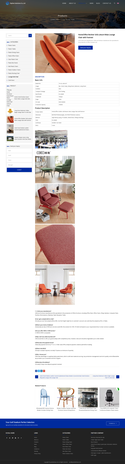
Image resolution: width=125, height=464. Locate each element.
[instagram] (18, 438)
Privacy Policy (37, 453)
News (91, 3)
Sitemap (36, 451)
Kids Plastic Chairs (13, 66)
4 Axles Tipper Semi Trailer (97, 439)
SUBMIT (19, 170)
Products (82, 3)
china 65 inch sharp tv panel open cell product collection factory (104, 445)
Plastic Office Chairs (13, 56)
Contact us (107, 3)
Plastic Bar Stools (13, 63)
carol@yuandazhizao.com (75, 462)
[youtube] (15, 438)
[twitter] (13, 438)
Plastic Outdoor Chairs (14, 70)
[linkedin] (10, 438)
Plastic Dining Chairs (13, 52)
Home (64, 3)
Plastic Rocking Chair (14, 73)
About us (72, 3)
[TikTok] (21, 438)
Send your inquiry (85, 47)
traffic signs (93, 455)
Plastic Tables (12, 49)
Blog (98, 3)
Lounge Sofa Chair (65, 19)
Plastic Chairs (11, 45)
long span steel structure (97, 448)
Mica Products (94, 442)
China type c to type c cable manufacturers (101, 453)
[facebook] (7, 438)
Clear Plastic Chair (13, 59)
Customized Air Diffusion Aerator (98, 450)
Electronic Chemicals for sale (97, 437)
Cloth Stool (11, 80)
